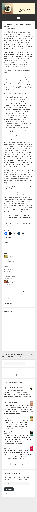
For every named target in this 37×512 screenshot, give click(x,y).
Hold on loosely (8, 303)
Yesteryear (7, 417)
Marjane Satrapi (8, 448)
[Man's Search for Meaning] (31, 405)
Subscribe (9, 489)
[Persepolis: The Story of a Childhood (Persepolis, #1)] (31, 450)
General (25, 292)
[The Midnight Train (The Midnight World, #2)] (31, 435)
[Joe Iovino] (18, 13)
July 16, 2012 (11, 28)
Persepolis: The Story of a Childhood (14, 447)
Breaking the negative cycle (11, 298)
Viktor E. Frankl (8, 403)
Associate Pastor (15, 292)
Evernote (9, 97)
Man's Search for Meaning (11, 402)
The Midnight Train (9, 432)
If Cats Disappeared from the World (13, 387)
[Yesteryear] (31, 420)
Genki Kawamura (8, 388)
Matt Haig (7, 433)
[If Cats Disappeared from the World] (31, 390)
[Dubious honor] (11, 272)
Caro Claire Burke (8, 418)
